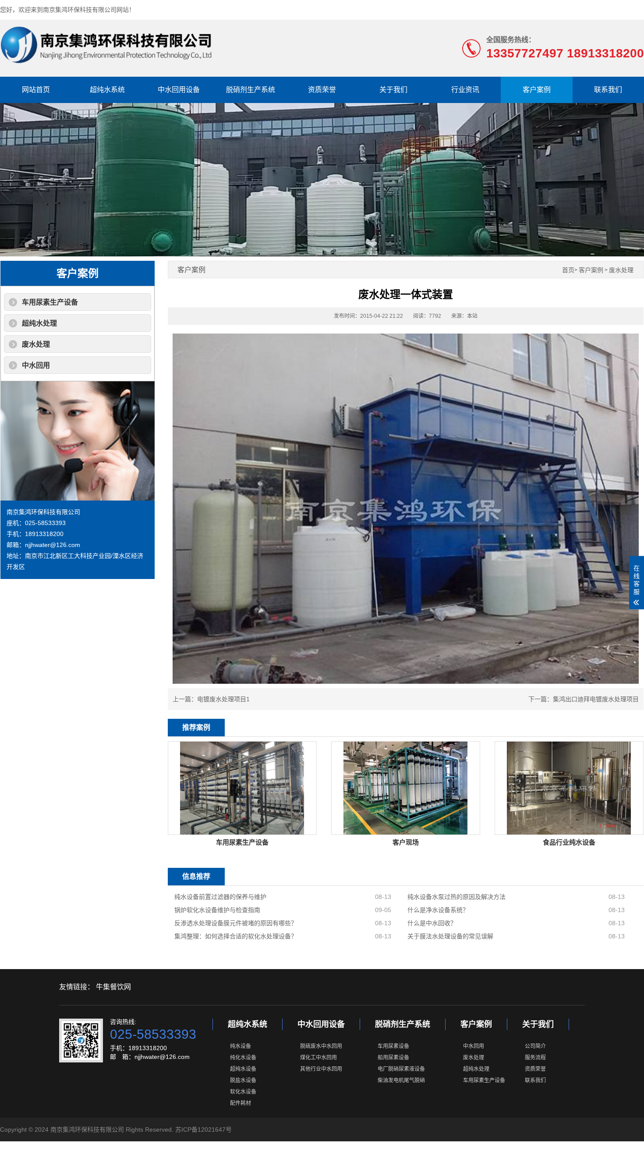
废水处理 (36, 344)
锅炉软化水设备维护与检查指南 (217, 909)
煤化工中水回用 (318, 1058)
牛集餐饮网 (113, 987)
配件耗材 (240, 1103)
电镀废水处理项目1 (223, 699)
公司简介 (535, 1046)
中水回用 (36, 365)
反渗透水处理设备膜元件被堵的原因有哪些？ (235, 923)
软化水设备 (243, 1092)
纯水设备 (240, 1046)
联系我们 (608, 89)
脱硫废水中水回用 (321, 1046)
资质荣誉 (322, 89)
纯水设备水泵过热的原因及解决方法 (456, 896)
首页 (568, 270)
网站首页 (36, 89)
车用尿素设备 (393, 1046)
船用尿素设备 (393, 1058)
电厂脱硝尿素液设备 (401, 1069)
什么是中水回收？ (431, 923)
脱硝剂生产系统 (250, 89)
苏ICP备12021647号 (203, 1129)
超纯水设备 (243, 1069)
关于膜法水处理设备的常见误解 (450, 936)
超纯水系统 (107, 89)
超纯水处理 (39, 323)
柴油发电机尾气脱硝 (401, 1080)
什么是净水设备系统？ (438, 909)
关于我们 (393, 89)
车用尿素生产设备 (50, 302)
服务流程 (535, 1058)
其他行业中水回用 (321, 1069)
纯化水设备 (243, 1058)
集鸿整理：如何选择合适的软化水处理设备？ (235, 936)
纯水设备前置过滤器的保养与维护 (220, 896)
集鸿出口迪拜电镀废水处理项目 (596, 699)
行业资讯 (465, 89)
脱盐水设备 (243, 1080)
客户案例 (537, 89)
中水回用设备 (179, 89)
